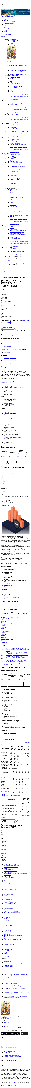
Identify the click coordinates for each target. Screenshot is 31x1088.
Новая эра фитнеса (8, 386)
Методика (27, 742)
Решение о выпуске (9, 352)
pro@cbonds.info (5, 1018)
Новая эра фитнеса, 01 (4, 635)
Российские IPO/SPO (15, 104)
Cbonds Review (7, 952)
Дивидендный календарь (16, 103)
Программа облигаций (9, 363)
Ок (1, 1081)
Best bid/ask (6, 25)
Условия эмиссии (8, 346)
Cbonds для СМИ (14, 44)
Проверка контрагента (15, 238)
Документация (13, 252)
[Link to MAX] (4, 1042)
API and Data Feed (14, 248)
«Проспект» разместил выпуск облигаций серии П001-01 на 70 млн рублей (17, 655)
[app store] (5, 1034)
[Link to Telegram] (4, 1037)
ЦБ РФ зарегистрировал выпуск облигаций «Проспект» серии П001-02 (17, 653)
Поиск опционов (14, 140)
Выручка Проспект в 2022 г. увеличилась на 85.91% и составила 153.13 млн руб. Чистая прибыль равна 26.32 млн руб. (17, 662)
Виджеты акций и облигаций (17, 234)
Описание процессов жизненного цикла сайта (15, 971)
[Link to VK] (4, 1041)
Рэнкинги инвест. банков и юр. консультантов (15, 873)
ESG (11, 81)
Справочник (4, 325)
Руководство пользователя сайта (12, 967)
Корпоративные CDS (15, 143)
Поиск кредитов (14, 114)
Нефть (11, 202)
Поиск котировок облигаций (17, 73)
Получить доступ (5, 505)
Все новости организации (7, 664)
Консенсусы (7, 20)
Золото (5, 27)
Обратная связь (7, 1052)
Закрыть (3, 36)
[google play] (15, 1034)
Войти (2, 16)
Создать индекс (8, 932)
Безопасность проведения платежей (13, 963)
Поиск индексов (14, 175)
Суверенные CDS (14, 141)
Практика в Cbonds (8, 965)
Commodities (13, 205)
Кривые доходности (9, 23)
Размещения (13, 157)
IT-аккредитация (8, 977)
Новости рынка (14, 40)
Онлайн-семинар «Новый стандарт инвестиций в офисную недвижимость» (16, 989)
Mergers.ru (6, 1026)
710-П (5, 918)
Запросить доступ (11, 266)
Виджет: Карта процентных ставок (13, 939)
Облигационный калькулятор (17, 232)
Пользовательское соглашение (11, 1055)
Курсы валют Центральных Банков (19, 178)
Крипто (6, 28)
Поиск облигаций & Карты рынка (18, 70)
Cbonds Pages (13, 89)
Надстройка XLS (8, 32)
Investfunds (6, 1022)
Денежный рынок (14, 161)
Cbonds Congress (18, 986)
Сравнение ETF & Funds (16, 126)
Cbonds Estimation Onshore (10, 871)
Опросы (12, 91)
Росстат (12, 192)
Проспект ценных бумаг (10, 358)
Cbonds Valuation (8, 872)
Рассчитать (3, 331)
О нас (5, 962)
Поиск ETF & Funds (15, 124)
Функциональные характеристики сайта (14, 969)
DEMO (8, 260)
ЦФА (5, 24)
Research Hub (13, 41)
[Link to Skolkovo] (8, 1048)
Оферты (12, 158)
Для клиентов (7, 961)
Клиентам (6, 1053)
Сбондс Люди (7, 34)
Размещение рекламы (9, 1051)
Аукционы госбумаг (15, 160)
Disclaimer (6, 1057)
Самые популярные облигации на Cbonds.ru (15, 883)
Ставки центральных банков (17, 180)
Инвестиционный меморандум (12, 341)
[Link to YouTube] (4, 1039)
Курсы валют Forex (14, 179)
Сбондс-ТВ (6, 30)
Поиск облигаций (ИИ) (10, 21)
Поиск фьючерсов (15, 139)
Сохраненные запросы (15, 233)
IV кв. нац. (3, 833)
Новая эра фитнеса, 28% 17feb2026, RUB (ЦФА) (5, 623)
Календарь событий (15, 154)
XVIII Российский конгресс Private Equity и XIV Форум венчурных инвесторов (16, 997)
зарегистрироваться (12, 1082)
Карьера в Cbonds (8, 966)
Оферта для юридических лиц (11, 974)
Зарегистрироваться (9, 16)
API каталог (13, 250)
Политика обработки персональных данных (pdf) (16, 975)
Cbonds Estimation (8, 869)
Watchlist (6, 31)
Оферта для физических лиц (11, 973)
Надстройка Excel (8, 908)
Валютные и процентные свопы (18, 144)
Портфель (6, 19)
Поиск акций (13, 101)
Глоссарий (12, 45)
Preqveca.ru (6, 1029)
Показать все (4, 379)
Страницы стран (14, 189)
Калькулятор (7, 982)
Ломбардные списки (15, 83)
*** (1, 300)
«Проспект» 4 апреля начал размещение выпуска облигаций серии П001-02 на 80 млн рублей (17, 650)
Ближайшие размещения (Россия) (18, 74)
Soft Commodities (14, 206)
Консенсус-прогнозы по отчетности (19, 215)
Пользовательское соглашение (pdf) (13, 1056)
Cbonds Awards (13, 90)
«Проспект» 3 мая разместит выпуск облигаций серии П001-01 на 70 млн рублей (17, 658)
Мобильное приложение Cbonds (18, 230)
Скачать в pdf (22, 973)
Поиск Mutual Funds (15, 128)
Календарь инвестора (15, 164)
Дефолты (12, 156)
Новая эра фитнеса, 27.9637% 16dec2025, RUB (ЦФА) (5, 630)
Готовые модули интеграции (17, 251)
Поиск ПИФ (13, 127)
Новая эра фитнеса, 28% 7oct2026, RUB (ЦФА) (5, 617)
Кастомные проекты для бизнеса (18, 254)
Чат (10, 236)
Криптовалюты (14, 176)
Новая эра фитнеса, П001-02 (5, 639)
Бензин (11, 203)
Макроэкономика (14, 190)
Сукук (11, 82)
